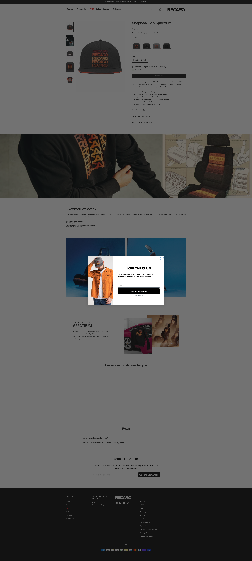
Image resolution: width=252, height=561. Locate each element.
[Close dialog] (162, 258)
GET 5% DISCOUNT (139, 291)
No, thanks (139, 296)
